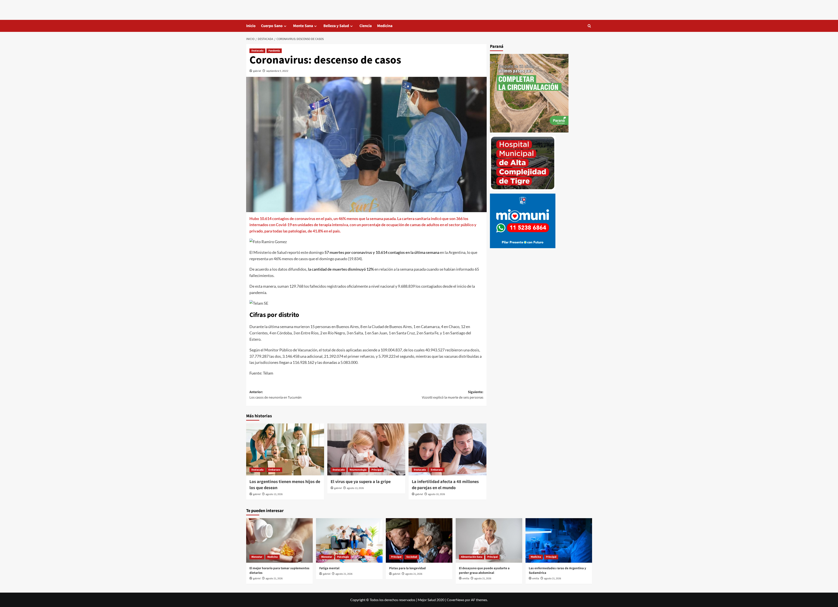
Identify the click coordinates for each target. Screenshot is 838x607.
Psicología (343, 557)
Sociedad (411, 557)
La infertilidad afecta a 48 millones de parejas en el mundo (445, 485)
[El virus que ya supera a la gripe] (366, 449)
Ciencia (365, 26)
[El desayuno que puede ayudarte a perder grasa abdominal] (489, 540)
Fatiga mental (329, 568)
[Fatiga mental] (349, 540)
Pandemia (274, 51)
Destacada (257, 51)
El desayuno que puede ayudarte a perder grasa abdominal (484, 570)
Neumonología (358, 470)
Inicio (251, 26)
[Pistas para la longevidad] (419, 540)
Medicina (384, 26)
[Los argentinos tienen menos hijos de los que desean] (285, 449)
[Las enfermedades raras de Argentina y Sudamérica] (558, 540)
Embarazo (274, 470)
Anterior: (275, 395)
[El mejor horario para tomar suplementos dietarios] (279, 540)
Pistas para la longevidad (407, 568)
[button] (589, 26)
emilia (465, 578)
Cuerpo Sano (272, 26)
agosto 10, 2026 (436, 494)
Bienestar (256, 557)
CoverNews (455, 600)
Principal (376, 470)
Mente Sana (303, 26)
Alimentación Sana (471, 557)
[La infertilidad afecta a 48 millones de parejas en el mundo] (447, 449)
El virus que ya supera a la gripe (361, 482)
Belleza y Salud (336, 26)
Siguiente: (452, 395)
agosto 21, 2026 (274, 578)
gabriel (257, 70)
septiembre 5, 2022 (277, 70)
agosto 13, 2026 (274, 494)
